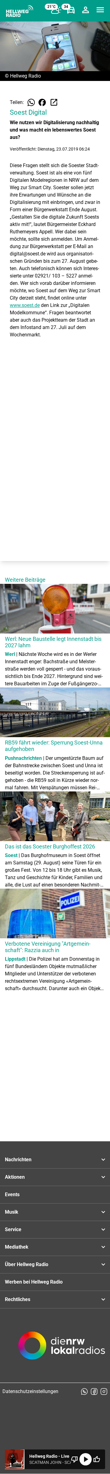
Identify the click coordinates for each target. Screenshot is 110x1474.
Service (13, 1229)
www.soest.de (25, 305)
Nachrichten (18, 1159)
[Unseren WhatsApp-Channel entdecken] (84, 1391)
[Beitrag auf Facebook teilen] (42, 102)
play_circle (85, 1459)
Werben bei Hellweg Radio (34, 1282)
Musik (11, 1212)
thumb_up (96, 1459)
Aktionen (15, 1177)
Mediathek (16, 1247)
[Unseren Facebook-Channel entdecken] (94, 1391)
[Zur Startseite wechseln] (19, 11)
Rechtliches (17, 1299)
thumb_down (74, 1459)
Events (12, 1194)
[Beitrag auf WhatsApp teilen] (31, 102)
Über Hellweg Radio (26, 1264)
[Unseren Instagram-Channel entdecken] (104, 1391)
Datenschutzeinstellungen (30, 1391)
